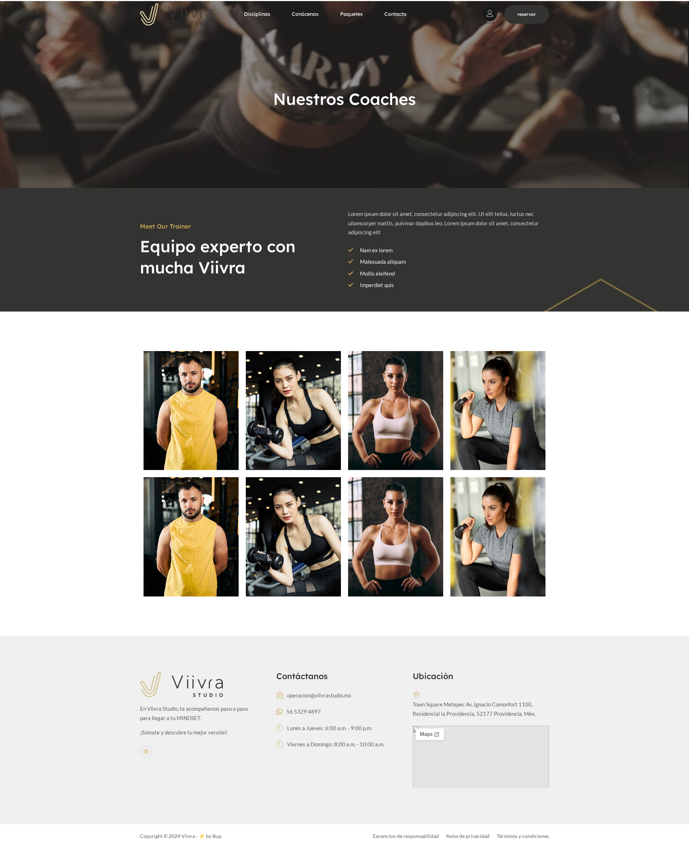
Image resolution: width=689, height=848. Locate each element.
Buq (216, 836)
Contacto (395, 14)
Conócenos (305, 14)
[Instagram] (146, 752)
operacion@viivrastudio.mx (319, 695)
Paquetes (351, 14)
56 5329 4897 (303, 711)
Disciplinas (257, 14)
